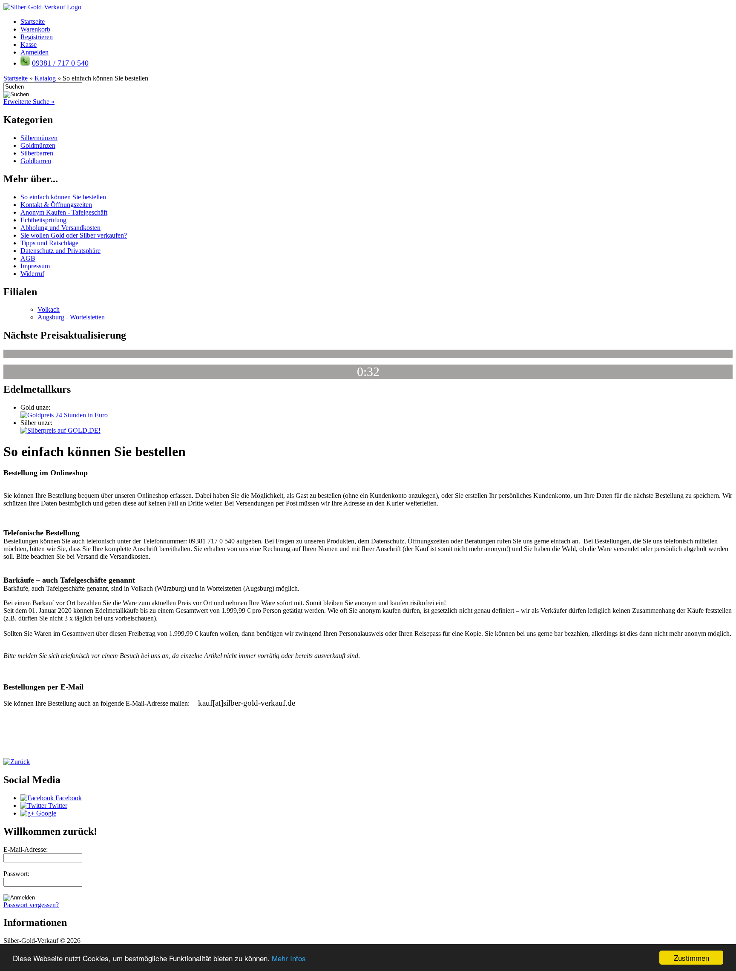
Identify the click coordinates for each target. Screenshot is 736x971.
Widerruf (32, 273)
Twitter (56, 805)
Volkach (48, 309)
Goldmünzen (37, 145)
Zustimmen (691, 957)
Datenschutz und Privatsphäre (60, 250)
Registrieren (36, 36)
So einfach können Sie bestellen (63, 197)
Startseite (32, 21)
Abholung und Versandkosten (60, 227)
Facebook (68, 798)
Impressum (35, 266)
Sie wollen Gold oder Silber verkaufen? (73, 235)
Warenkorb (35, 29)
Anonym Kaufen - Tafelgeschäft (63, 212)
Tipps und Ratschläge (49, 243)
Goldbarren (35, 160)
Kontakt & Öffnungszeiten (56, 204)
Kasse (28, 44)
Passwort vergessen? (31, 904)
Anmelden (34, 52)
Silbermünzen (39, 137)
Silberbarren (36, 153)
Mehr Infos (289, 958)
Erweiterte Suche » (29, 101)
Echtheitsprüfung (43, 220)
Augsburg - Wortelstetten (71, 317)
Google (45, 813)
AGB (27, 258)
